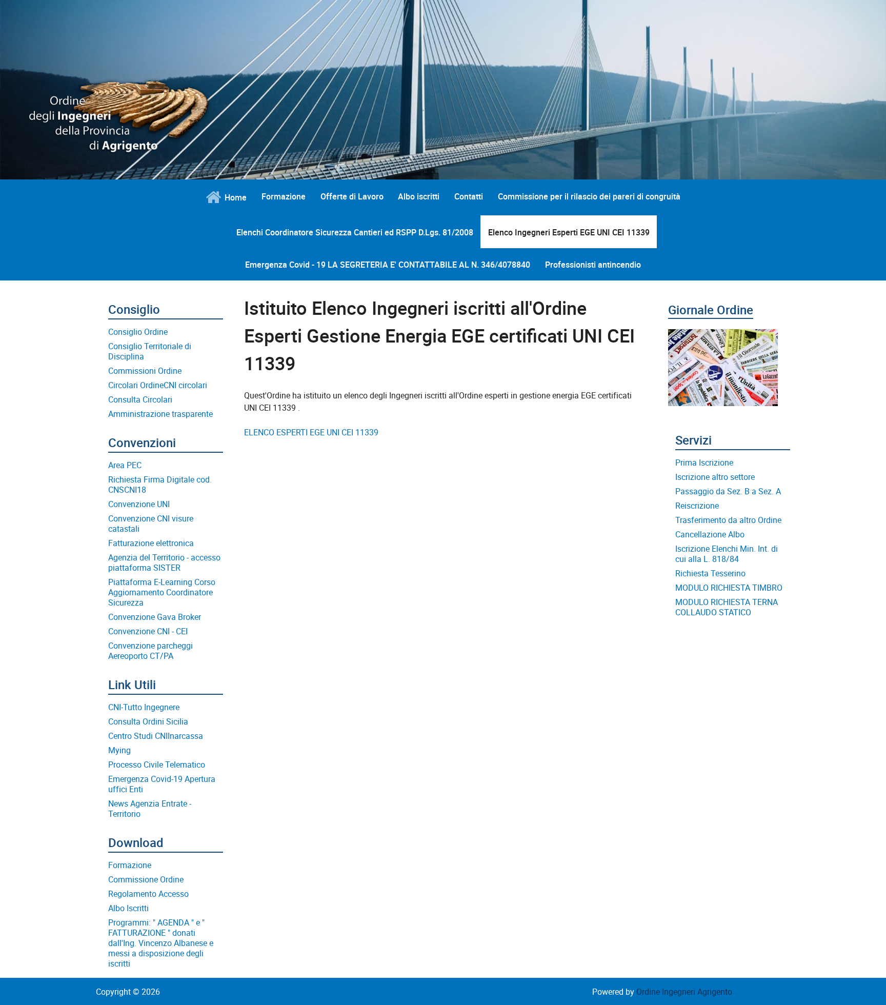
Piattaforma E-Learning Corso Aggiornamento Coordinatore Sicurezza (161, 592)
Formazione (129, 865)
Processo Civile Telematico (156, 764)
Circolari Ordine (136, 385)
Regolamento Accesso (148, 893)
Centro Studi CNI (138, 735)
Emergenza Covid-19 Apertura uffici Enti (161, 784)
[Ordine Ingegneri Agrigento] (211, 93)
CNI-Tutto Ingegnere (143, 707)
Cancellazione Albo (709, 534)
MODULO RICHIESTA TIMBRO (728, 587)
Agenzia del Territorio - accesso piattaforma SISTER (164, 562)
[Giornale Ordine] (723, 361)
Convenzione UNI (139, 504)
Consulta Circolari (140, 399)
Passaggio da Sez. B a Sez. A (728, 491)
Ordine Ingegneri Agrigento (684, 991)
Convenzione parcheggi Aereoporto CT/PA (150, 650)
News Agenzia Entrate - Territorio (149, 808)
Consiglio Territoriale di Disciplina (149, 351)
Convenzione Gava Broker (154, 616)
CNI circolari (185, 385)
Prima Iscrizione (704, 462)
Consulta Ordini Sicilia (148, 721)
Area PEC (125, 465)
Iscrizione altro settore (715, 477)
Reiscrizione (697, 505)
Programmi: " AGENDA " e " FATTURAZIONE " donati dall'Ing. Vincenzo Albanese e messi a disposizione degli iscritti (160, 943)
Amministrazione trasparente (160, 413)
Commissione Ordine (146, 879)
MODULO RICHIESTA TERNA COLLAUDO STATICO (726, 607)
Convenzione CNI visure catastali (150, 523)
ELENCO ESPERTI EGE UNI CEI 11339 (311, 432)
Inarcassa (185, 735)
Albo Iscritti (128, 908)
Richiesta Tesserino (710, 573)
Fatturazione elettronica (151, 543)
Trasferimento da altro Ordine (728, 520)
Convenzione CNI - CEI (148, 631)
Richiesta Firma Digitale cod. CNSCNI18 (160, 484)
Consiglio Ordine (138, 331)
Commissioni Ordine (145, 370)
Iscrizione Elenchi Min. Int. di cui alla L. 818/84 (726, 554)
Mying (119, 750)
